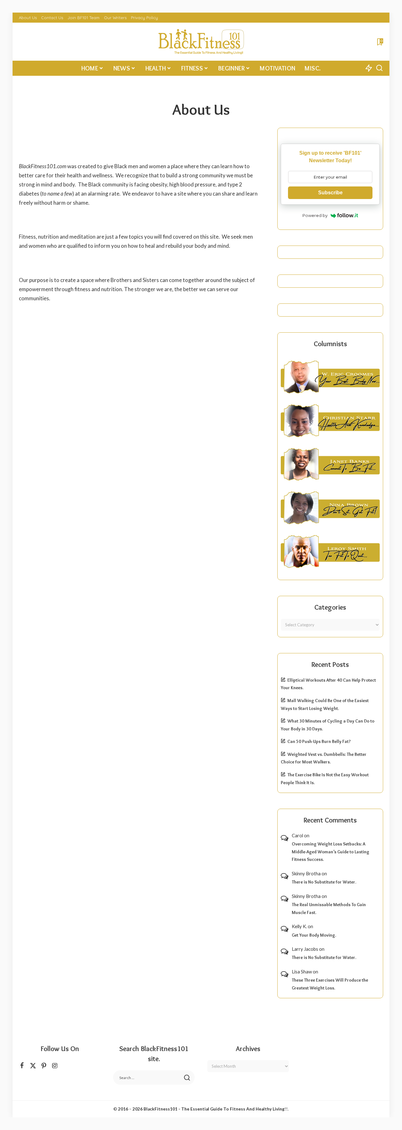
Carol (297, 835)
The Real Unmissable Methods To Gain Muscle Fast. (329, 908)
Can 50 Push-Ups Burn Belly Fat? (319, 741)
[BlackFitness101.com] (201, 41)
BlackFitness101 (160, 1108)
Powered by (315, 215)
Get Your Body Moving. (314, 935)
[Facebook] (22, 1065)
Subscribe (330, 192)
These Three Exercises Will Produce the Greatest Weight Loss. (330, 984)
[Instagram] (55, 1065)
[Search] (379, 68)
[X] (33, 1065)
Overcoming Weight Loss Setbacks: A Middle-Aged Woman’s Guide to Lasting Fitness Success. (330, 851)
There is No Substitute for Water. (324, 882)
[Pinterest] (44, 1065)
